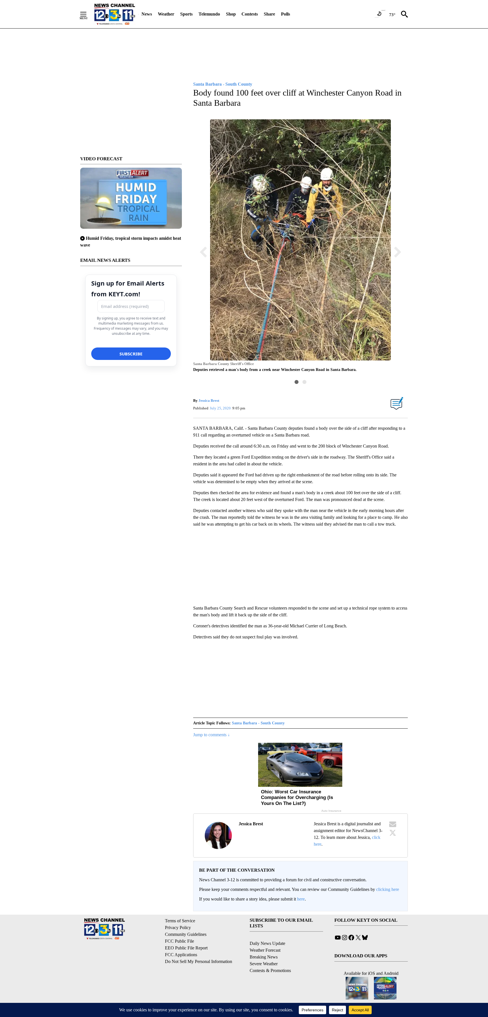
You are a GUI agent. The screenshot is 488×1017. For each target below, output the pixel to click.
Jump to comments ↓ (211, 734)
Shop (231, 14)
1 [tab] (297, 382)
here (301, 899)
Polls (285, 14)
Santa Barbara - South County (258, 723)
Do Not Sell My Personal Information (198, 961)
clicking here (387, 889)
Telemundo (209, 14)
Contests (249, 14)
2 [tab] (304, 382)
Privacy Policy (178, 927)
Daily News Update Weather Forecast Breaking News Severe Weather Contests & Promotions (270, 957)
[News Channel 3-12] (114, 14)
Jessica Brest (209, 400)
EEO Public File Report (186, 947)
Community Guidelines (185, 934)
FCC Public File (179, 941)
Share (269, 14)
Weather (166, 14)
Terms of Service (180, 920)
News (146, 14)
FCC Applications (181, 954)
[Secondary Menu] (87, 14)
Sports (186, 14)
